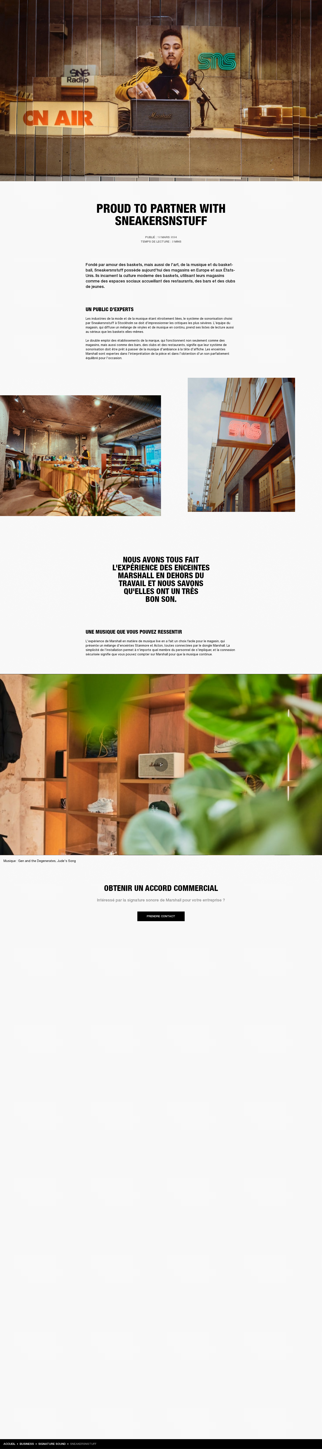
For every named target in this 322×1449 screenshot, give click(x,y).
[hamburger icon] (310, 20)
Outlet (300, 9)
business (27, 1443)
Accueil (9, 1443)
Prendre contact (161, 916)
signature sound (52, 1443)
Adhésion (252, 9)
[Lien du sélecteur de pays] (310, 9)
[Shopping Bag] (303, 20)
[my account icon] (296, 20)
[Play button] (161, 765)
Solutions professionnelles (222, 9)
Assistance (275, 20)
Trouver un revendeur (276, 9)
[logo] (17, 17)
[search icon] (289, 20)
